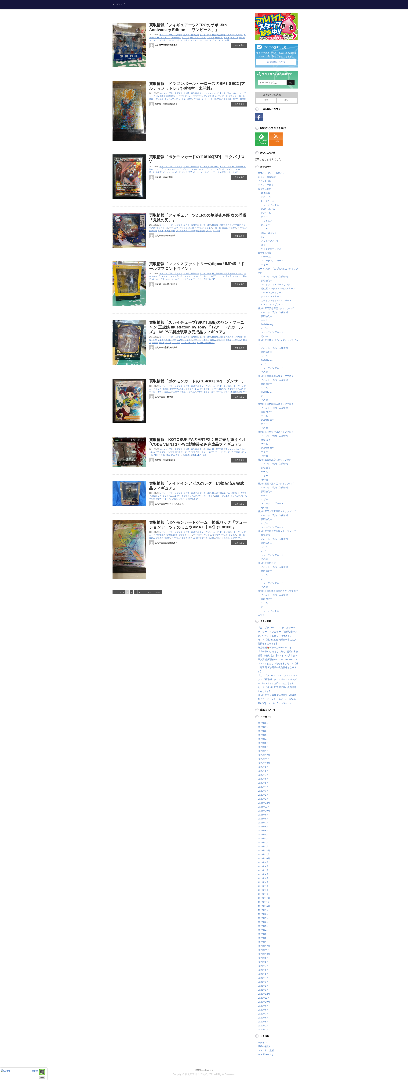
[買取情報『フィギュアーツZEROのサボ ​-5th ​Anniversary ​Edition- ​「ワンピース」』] (129, 68)
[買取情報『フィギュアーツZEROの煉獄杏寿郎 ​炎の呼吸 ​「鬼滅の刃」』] (129, 248)
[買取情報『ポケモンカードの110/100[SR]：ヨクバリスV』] (129, 200)
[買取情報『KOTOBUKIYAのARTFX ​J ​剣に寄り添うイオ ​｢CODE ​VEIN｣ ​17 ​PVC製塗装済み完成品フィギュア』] (129, 468)
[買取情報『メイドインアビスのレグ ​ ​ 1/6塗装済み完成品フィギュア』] (129, 507)
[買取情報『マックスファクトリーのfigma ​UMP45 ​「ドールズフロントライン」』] (129, 307)
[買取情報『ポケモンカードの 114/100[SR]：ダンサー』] (129, 424)
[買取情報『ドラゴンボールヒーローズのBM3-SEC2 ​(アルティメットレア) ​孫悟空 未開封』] (129, 141)
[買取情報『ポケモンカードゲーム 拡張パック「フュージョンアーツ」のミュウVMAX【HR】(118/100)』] (129, 580)
